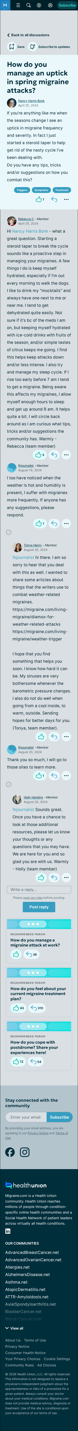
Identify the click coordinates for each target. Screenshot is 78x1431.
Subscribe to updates (54, 47)
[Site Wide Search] (28, 5)
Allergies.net (17, 1267)
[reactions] (41, 736)
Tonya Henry (33, 545)
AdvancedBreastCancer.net (32, 1252)
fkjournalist (26, 465)
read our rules (33, 897)
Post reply (39, 907)
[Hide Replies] (8, 532)
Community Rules (19, 1365)
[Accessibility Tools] (39, 5)
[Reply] (54, 199)
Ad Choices (46, 1365)
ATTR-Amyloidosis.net (27, 1296)
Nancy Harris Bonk (31, 101)
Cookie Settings (57, 1359)
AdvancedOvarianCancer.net (33, 1259)
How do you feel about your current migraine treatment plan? (38, 994)
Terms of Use (35, 1340)
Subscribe (67, 5)
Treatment (61, 190)
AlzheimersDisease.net (27, 1274)
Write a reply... (24, 889)
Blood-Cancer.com (23, 1319)
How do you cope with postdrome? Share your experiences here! (34, 1047)
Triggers (22, 190)
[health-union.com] (25, 1186)
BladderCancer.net (23, 1311)
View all (16, 1328)
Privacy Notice (38, 1133)
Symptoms (41, 190)
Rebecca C (26, 219)
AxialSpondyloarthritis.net (30, 1304)
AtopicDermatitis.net (25, 1289)
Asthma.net (16, 1282)
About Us (13, 1340)
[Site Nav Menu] (18, 5)
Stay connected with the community (31, 1103)
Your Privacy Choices (22, 1359)
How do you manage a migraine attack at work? (35, 942)
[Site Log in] (50, 5)
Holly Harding (33, 797)
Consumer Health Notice (25, 1353)
